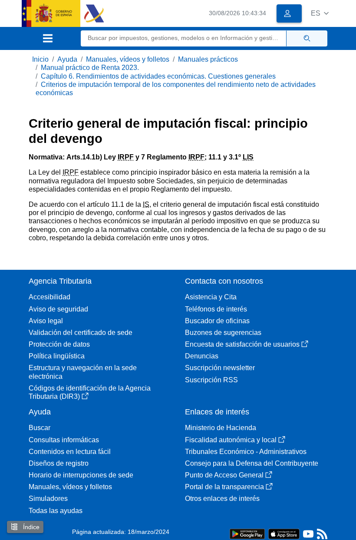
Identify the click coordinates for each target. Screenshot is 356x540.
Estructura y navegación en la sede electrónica (83, 372)
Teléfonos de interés (216, 309)
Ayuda (67, 59)
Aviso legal (46, 321)
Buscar (39, 427)
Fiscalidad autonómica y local (231, 440)
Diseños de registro (59, 463)
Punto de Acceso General (224, 475)
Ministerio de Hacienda (220, 427)
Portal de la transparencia (224, 486)
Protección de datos (59, 344)
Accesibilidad (49, 297)
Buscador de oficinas (217, 321)
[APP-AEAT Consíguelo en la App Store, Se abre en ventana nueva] (284, 533)
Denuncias (201, 356)
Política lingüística (57, 356)
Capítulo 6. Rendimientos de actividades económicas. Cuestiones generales (158, 76)
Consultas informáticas (64, 440)
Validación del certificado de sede (80, 332)
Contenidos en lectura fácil (70, 451)
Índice (30, 526)
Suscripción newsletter (220, 367)
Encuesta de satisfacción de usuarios (242, 344)
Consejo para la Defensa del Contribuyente (251, 463)
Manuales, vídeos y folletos (127, 59)
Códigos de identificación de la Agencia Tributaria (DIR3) (90, 392)
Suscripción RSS (211, 380)
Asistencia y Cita (211, 297)
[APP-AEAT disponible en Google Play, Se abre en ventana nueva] (247, 533)
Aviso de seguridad (58, 309)
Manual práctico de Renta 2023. (90, 67)
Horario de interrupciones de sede (81, 475)
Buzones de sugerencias (223, 332)
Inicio (40, 59)
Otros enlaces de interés (222, 498)
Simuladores (48, 498)
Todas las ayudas (55, 510)
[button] (319, 13)
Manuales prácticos (208, 59)
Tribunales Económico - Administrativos (246, 451)
